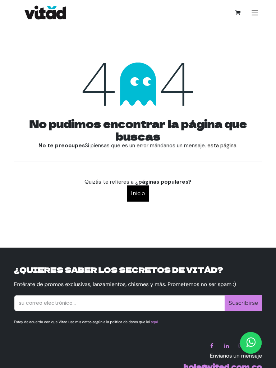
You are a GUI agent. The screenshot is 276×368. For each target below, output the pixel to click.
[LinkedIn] (226, 346)
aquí (154, 322)
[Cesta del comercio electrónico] (238, 12)
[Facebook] (212, 346)
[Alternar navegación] (255, 12)
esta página (221, 145)
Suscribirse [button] (243, 302)
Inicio (138, 193)
